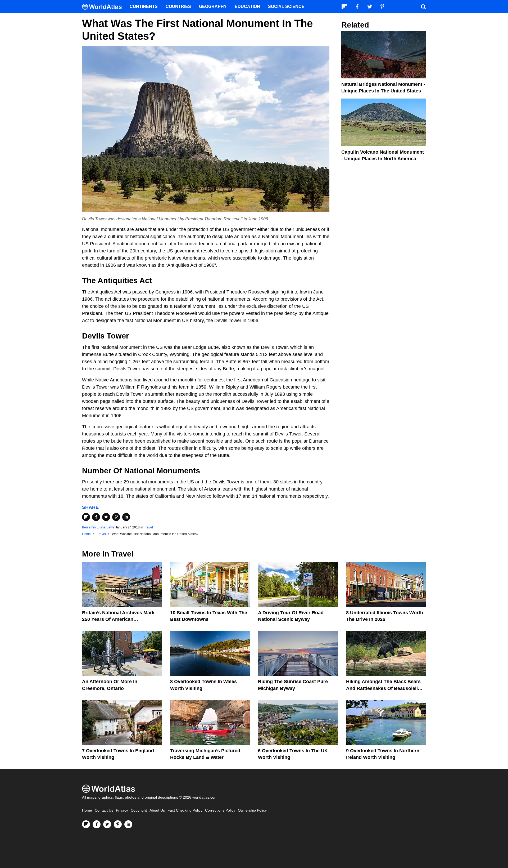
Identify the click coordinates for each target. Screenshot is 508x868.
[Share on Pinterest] (116, 517)
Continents (144, 6)
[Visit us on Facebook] (97, 824)
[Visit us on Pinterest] (118, 824)
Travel (148, 527)
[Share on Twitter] (106, 517)
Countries (178, 6)
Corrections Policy (220, 810)
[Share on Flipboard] (86, 517)
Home (87, 810)
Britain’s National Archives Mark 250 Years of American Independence (118, 619)
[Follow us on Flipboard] (86, 824)
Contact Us (104, 810)
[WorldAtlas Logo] (104, 7)
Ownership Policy (252, 810)
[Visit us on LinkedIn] (128, 824)
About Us (157, 810)
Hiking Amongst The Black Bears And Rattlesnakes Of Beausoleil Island (383, 688)
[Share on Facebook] (96, 517)
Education (247, 6)
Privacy (122, 810)
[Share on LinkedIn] (126, 517)
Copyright (139, 810)
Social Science (286, 6)
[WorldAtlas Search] (423, 6)
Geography (213, 6)
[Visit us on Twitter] (107, 824)
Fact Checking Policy (184, 810)
